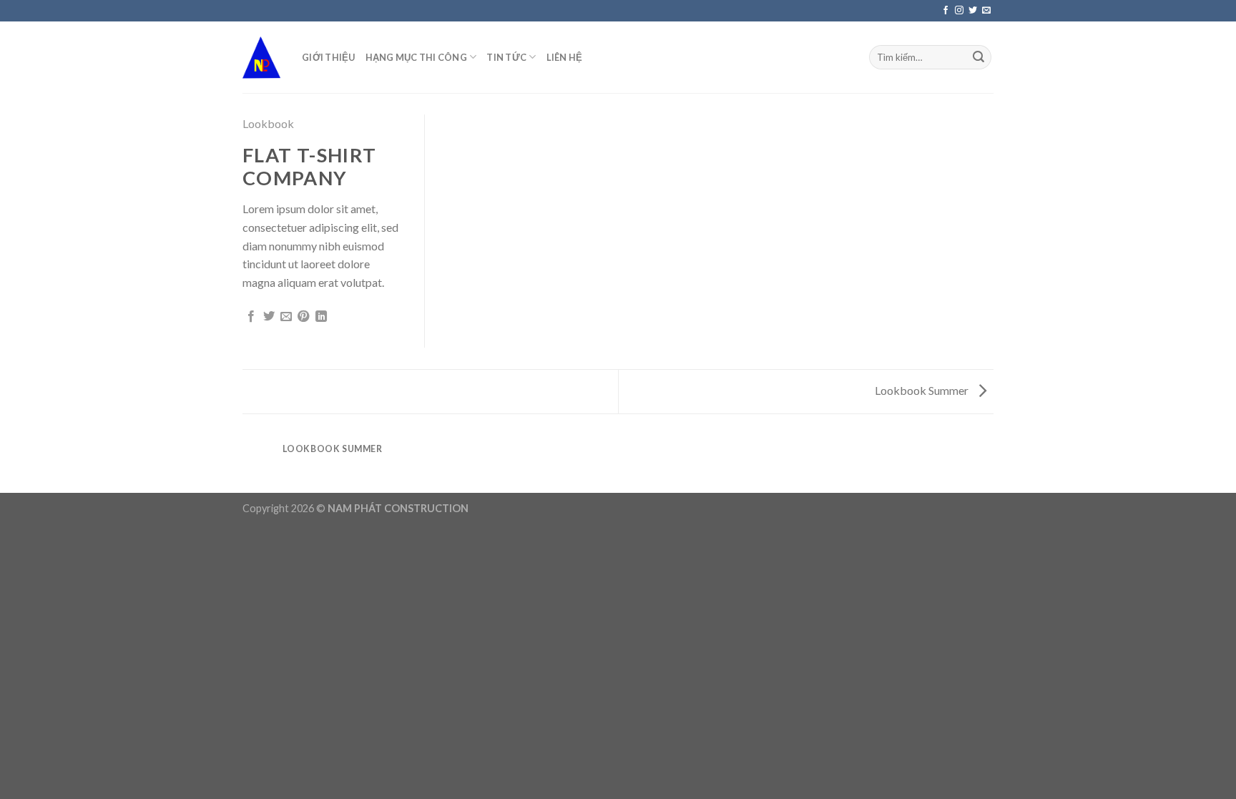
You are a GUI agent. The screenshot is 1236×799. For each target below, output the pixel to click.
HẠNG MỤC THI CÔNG (416, 57)
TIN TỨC (506, 57)
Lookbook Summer (923, 390)
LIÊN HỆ (564, 57)
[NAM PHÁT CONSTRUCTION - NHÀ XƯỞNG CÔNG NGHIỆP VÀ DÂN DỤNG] (261, 57)
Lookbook (268, 123)
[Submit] (978, 57)
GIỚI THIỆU (328, 57)
